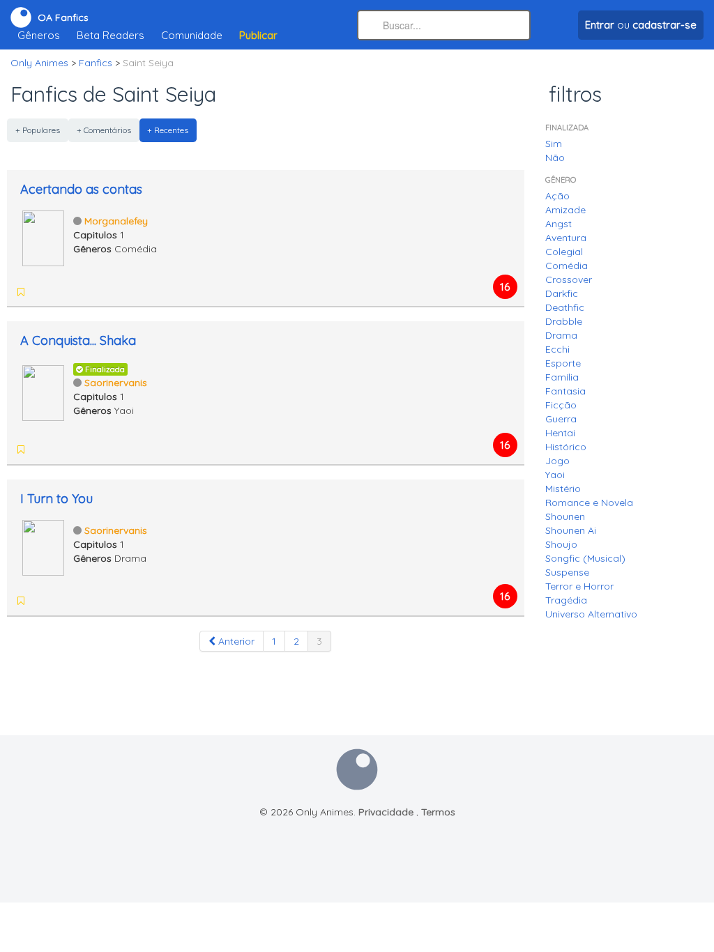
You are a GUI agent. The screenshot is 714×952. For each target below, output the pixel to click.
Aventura (565, 237)
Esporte (563, 363)
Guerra (561, 419)
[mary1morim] (58, 449)
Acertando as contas (81, 189)
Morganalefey (116, 221)
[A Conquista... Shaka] (43, 391)
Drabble (563, 321)
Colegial (564, 251)
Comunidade (191, 35)
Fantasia (565, 391)
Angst (558, 223)
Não (555, 157)
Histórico (565, 446)
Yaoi (555, 474)
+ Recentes (167, 130)
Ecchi (557, 349)
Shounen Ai (570, 530)
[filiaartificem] (40, 600)
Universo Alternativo (591, 614)
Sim (553, 143)
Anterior (235, 641)
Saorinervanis (115, 382)
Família (562, 377)
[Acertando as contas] (43, 237)
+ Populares (37, 130)
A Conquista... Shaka (78, 340)
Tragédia (566, 600)
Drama (561, 335)
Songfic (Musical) (585, 558)
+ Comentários (104, 130)
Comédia (566, 265)
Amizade (565, 210)
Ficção (561, 405)
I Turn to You (56, 499)
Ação (557, 196)
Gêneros (38, 35)
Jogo (557, 460)
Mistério (563, 488)
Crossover (568, 279)
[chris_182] (76, 449)
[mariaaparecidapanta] (40, 449)
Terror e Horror (579, 586)
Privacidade (385, 812)
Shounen (565, 516)
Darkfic (561, 293)
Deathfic (564, 307)
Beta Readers (110, 35)
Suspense (567, 572)
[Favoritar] (20, 292)
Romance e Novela (589, 502)
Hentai (560, 433)
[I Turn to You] (43, 546)
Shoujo (561, 544)
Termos (438, 812)
